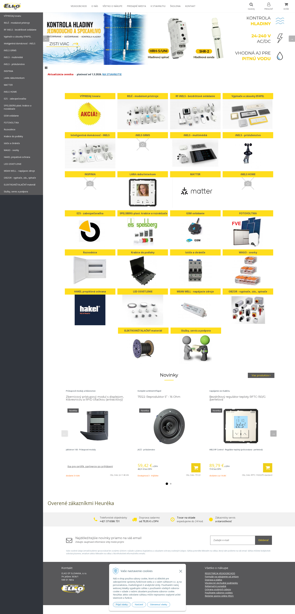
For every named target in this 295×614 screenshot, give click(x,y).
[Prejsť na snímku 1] (166, 483)
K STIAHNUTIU (158, 6)
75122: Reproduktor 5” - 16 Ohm (159, 397)
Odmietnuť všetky (158, 604)
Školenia (175, 6)
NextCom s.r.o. (202, 609)
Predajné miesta (136, 6)
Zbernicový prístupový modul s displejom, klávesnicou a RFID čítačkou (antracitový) (95, 398)
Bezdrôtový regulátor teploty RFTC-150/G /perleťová (237, 398)
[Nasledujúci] (292, 39)
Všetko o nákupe (112, 6)
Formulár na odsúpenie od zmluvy (222, 576)
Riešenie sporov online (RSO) (219, 595)
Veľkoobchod (79, 6)
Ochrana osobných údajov (218, 589)
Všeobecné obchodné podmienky (221, 583)
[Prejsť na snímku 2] (170, 483)
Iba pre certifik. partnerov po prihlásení (90, 466)
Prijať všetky (122, 604)
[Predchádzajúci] (46, 39)
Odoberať (263, 540)
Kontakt (190, 6)
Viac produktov (261, 375)
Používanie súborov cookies (219, 592)
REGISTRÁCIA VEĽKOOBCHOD (220, 573)
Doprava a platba (213, 579)
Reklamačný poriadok (215, 586)
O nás (94, 6)
